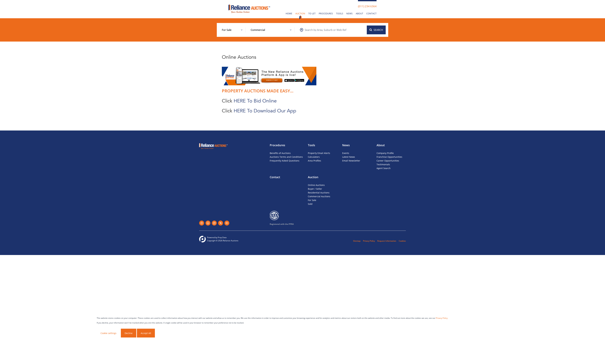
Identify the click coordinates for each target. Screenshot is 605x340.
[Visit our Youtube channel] (226, 223)
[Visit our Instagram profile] (214, 223)
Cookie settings (108, 333)
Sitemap (356, 241)
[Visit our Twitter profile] (220, 223)
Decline (129, 333)
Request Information (386, 241)
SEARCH (378, 30)
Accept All (146, 333)
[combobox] (325, 30)
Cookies (402, 241)
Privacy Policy (369, 241)
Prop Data (222, 237)
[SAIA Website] (274, 215)
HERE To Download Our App (265, 111)
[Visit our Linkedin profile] (207, 223)
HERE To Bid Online (256, 101)
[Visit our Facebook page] (201, 223)
